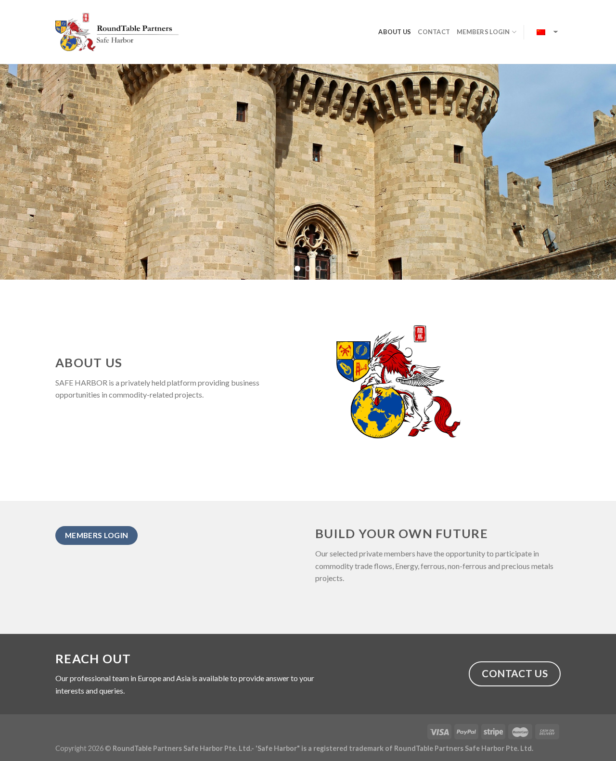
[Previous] (24, 171)
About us (394, 32)
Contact (434, 32)
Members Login (483, 32)
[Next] (591, 171)
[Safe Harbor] (117, 32)
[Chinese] (542, 32)
